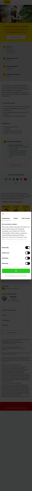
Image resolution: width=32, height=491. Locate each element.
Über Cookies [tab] (26, 218)
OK (16, 271)
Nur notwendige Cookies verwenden (16, 276)
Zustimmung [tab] (6, 218)
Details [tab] (16, 218)
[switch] (27, 253)
